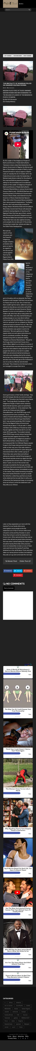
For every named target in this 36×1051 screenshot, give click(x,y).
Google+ (28, 570)
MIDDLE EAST (26, 1018)
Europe (24, 1011)
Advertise (21, 1036)
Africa (10, 1002)
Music (6, 1021)
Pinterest (19, 575)
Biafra (28, 1005)
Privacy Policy (12, 1038)
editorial (15, 1011)
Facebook (9, 570)
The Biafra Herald (22, 1034)
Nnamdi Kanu (8, 1024)
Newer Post (12, 561)
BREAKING (8, 1008)
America (18, 1002)
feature (25, 1015)
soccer (6, 1027)
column (7, 1011)
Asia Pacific (19, 1005)
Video (21, 1027)
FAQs (26, 1036)
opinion (18, 1024)
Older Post (24, 561)
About (14, 1036)
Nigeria (20, 1021)
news (13, 1021)
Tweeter (18, 570)
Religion (26, 1024)
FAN (18, 1015)
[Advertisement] (18, 33)
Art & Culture (8, 1005)
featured (7, 1018)
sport (13, 1027)
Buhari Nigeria (26, 1008)
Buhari (16, 1008)
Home (9, 1036)
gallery (16, 1018)
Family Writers (9, 1015)
